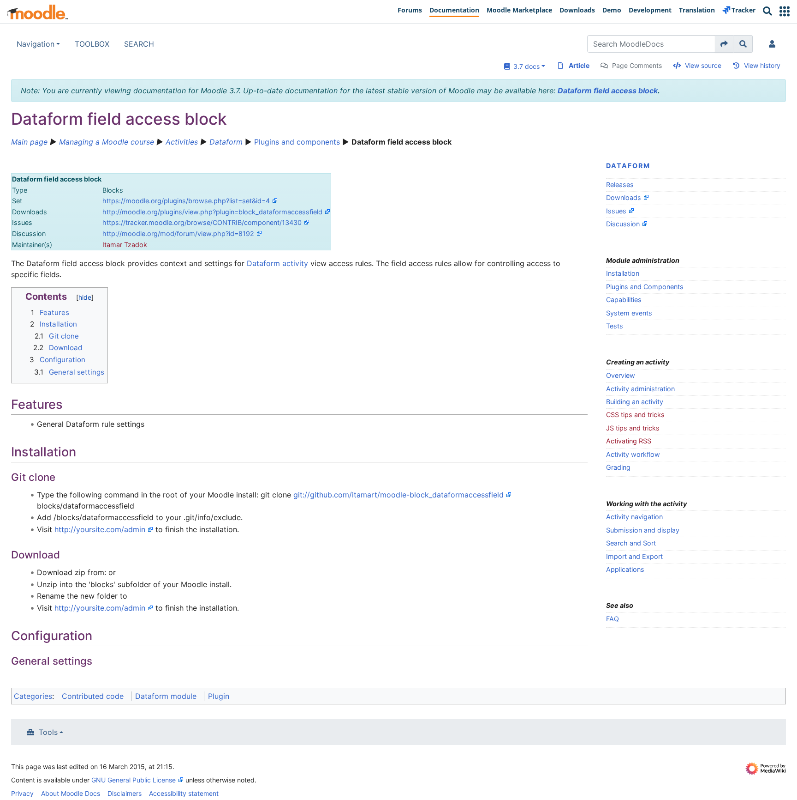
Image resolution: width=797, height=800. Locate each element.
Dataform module (165, 696)
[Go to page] (724, 44)
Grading (618, 467)
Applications (625, 569)
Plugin (218, 696)
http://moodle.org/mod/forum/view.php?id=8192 (178, 233)
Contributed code (93, 696)
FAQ (612, 619)
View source (703, 65)
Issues (616, 211)
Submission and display (642, 530)
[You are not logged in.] (773, 44)
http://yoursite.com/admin (99, 529)
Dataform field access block (608, 90)
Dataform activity (277, 263)
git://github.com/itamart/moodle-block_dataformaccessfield (398, 494)
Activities (182, 141)
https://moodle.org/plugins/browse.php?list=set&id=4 (186, 201)
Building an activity (634, 402)
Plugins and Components (645, 287)
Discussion (623, 224)
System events (629, 313)
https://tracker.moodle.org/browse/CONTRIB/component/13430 (202, 222)
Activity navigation (634, 517)
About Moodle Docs (70, 793)
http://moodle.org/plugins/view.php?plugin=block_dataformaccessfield (212, 212)
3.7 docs (525, 66)
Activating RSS (628, 441)
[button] (784, 11)
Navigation (35, 43)
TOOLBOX (92, 43)
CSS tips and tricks (635, 414)
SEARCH (139, 43)
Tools (48, 732)
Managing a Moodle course (106, 141)
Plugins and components (298, 141)
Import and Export (634, 556)
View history (762, 65)
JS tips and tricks (633, 428)
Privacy (22, 793)
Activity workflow (633, 454)
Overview (620, 375)
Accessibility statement (184, 793)
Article (579, 65)
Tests (614, 326)
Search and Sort (631, 543)
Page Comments (637, 65)
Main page (29, 141)
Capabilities (624, 299)
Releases (620, 184)
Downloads (623, 197)
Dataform (226, 141)
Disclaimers (124, 793)
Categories (33, 696)
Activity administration (640, 389)
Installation (622, 273)
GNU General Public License (133, 780)
